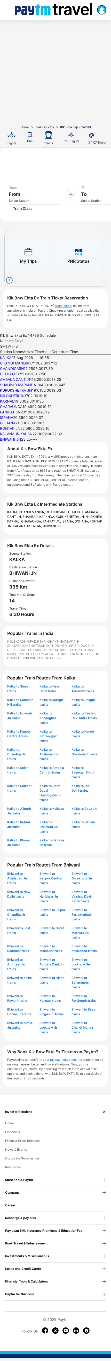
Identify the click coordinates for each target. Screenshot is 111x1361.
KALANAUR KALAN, (28, 526)
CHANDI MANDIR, (32, 512)
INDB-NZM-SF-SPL (66, 646)
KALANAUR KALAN (16, 434)
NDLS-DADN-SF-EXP (23, 641)
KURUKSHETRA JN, (70, 517)
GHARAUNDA (11, 406)
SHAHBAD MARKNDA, (39, 517)
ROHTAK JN (10, 428)
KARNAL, (14, 521)
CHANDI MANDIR (14, 363)
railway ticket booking (66, 1060)
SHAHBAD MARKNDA (18, 385)
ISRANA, (68, 521)
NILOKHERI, (93, 517)
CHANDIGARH (12, 368)
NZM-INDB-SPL (83, 654)
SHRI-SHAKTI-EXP (53, 641)
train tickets (63, 306)
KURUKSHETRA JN (16, 390)
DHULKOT (8, 374)
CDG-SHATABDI (31, 650)
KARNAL (7, 401)
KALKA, (13, 512)
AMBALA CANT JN (16, 379)
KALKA (5, 357)
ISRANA (6, 417)
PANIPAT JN (10, 412)
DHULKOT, (76, 512)
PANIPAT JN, (52, 521)
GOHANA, (82, 521)
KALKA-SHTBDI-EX (57, 654)
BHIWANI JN (10, 439)
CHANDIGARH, (57, 512)
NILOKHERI (9, 395)
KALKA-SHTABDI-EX (58, 650)
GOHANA (7, 423)
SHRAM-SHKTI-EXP (28, 654)
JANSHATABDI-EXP (36, 646)
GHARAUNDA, (32, 521)
